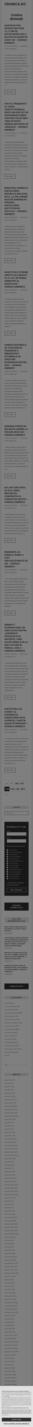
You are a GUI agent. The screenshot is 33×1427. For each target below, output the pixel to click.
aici (16, 1402)
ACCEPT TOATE (16, 1419)
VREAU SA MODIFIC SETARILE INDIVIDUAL (16, 1423)
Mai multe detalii (7, 1396)
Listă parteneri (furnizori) (5, 1415)
